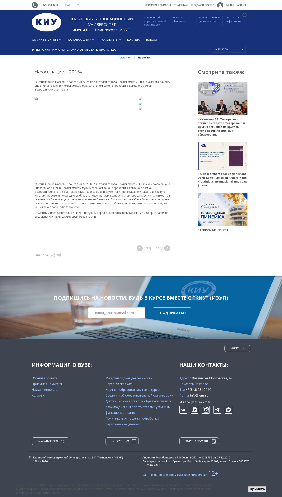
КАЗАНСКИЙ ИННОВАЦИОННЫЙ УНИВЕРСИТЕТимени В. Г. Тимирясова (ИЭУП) (102, 24)
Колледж (133, 39)
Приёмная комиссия (158, 5)
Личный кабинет (235, 5)
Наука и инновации (46, 390)
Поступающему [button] (79, 39)
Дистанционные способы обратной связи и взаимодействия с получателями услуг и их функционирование (138, 407)
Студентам (181, 5)
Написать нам (120, 441)
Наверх (234, 348)
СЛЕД (160, 248)
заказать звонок (48, 441)
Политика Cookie (49, 493)
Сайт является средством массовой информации (181, 474)
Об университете (45, 378)
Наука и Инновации (180, 19)
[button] (53, 255)
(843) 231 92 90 (50, 5)
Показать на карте (193, 384)
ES (78, 5)
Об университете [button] (45, 39)
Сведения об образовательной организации (155, 21)
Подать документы (197, 441)
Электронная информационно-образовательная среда (74, 49)
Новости (153, 39)
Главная (125, 57)
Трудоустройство (202, 5)
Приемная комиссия (47, 384)
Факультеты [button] (109, 39)
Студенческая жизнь (121, 384)
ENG (68, 5)
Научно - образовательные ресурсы (133, 390)
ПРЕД (147, 248)
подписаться (174, 312)
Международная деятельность (209, 19)
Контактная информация (233, 19)
